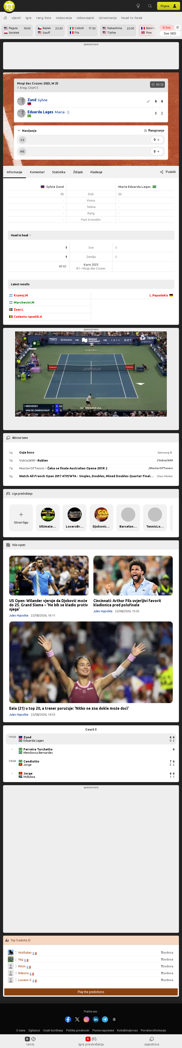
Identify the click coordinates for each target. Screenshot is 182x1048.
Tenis (30, 1044)
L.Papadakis (159, 295)
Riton (22, 966)
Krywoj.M (21, 295)
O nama (20, 1030)
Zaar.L (18, 309)
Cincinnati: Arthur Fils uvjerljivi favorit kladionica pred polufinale (127, 603)
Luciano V (25, 980)
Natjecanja (64, 18)
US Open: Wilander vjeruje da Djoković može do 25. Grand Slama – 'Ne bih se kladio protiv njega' (48, 605)
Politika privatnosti (77, 1030)
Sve (170, 33)
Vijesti (16, 18)
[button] (150, 6)
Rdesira (23, 973)
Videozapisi (85, 18)
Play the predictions (91, 992)
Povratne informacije (153, 1030)
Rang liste (43, 18)
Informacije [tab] (14, 172)
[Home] (5, 18)
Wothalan (25, 952)
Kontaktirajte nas (127, 1030)
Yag (20, 959)
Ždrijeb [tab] (78, 172)
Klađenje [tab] (96, 172)
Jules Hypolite (18, 615)
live (167, 27)
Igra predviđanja (91, 1044)
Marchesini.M (24, 302)
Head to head (131, 18)
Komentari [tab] (37, 172)
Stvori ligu (21, 522)
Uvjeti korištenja (53, 1030)
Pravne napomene (103, 1030)
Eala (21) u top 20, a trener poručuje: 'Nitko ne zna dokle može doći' (69, 708)
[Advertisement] (91, 57)
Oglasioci (34, 1030)
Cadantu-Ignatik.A (28, 316)
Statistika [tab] (58, 172)
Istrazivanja (108, 18)
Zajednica (151, 1044)
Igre (29, 18)
